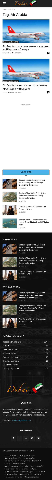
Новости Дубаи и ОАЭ (10, 42)
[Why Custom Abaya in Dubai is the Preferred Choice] (10, 210)
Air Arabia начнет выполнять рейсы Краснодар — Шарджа (25, 87)
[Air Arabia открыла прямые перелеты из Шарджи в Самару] (26, 31)
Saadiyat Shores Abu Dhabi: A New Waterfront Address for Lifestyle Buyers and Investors (32, 195)
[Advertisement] (26, 132)
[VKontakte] (38, 438)
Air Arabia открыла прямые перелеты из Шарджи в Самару (26, 48)
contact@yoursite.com (21, 420)
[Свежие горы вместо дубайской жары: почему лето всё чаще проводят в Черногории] (10, 184)
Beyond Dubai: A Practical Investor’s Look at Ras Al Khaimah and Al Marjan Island (34, 222)
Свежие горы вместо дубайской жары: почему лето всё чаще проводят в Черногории (32, 182)
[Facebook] (19, 438)
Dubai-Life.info (8, 53)
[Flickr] (25, 438)
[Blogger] (13, 438)
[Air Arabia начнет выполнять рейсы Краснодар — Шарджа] (26, 70)
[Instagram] (32, 438)
